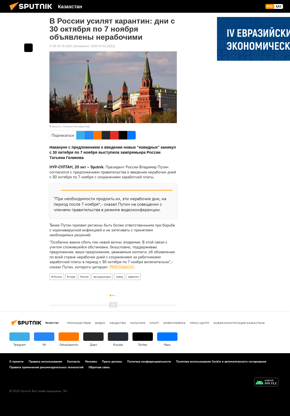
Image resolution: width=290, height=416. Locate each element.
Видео (100, 323)
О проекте (16, 361)
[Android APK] (266, 382)
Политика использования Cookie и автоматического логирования (221, 361)
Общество (118, 323)
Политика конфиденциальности (149, 361)
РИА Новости (121, 266)
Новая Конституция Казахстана (239, 323)
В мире (71, 276)
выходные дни (102, 276)
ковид (119, 276)
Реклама (91, 361)
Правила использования (45, 361)
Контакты (73, 361)
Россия (84, 276)
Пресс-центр (199, 323)
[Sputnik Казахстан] (32, 12)
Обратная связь (99, 367)
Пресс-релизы (112, 361)
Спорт (154, 323)
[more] (28, 48)
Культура (137, 323)
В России (56, 276)
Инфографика (174, 323)
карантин (133, 276)
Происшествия (79, 323)
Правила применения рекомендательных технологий (46, 367)
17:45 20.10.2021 (60, 46)
